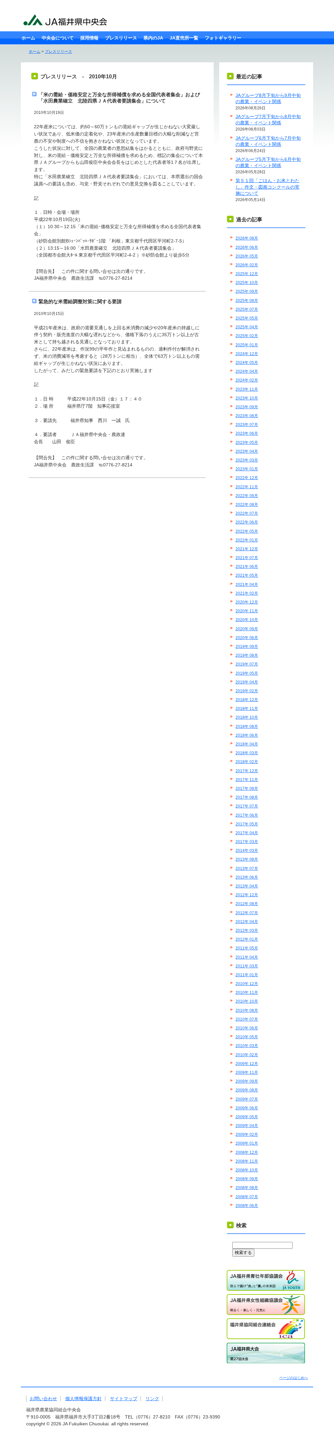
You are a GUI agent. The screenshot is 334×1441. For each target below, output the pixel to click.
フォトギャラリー (223, 37)
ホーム (28, 37)
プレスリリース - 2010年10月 (78, 76)
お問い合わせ (43, 1398)
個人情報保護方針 (83, 1398)
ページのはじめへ (293, 1378)
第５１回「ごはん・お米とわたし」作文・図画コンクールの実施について (267, 187)
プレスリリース (121, 37)
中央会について (58, 37)
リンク (152, 1398)
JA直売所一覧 (184, 37)
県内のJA (153, 37)
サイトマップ (123, 1398)
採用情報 (89, 37)
